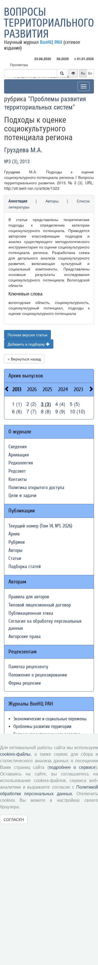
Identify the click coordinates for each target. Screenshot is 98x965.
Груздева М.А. (23, 150)
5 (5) (75, 403)
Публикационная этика (30, 613)
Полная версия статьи (27, 334)
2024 (63, 389)
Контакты (17, 479)
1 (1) (17, 403)
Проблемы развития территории (42, 726)
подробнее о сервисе (72, 767)
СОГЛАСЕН (14, 819)
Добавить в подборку (27, 344)
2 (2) (31, 403)
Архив (14, 534)
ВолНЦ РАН (51, 42)
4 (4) (60, 403)
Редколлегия (20, 463)
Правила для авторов (28, 597)
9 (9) (60, 411)
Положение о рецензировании (37, 675)
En (90, 73)
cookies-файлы (15, 754)
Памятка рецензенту (28, 667)
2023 (78, 389)
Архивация (18, 455)
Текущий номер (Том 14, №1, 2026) (40, 526)
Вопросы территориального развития (49, 23)
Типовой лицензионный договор (39, 605)
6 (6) (17, 411)
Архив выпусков (25, 376)
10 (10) (77, 411)
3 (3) (46, 404)
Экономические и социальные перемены (50, 718)
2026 (32, 389)
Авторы (52, 201)
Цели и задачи (22, 495)
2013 (17, 389)
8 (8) (46, 411)
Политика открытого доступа (36, 487)
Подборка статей (24, 566)
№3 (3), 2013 (17, 161)
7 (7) (31, 411)
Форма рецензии (24, 683)
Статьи (14, 558)
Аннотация (17, 201)
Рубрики (16, 542)
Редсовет (17, 471)
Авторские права (24, 636)
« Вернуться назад (24, 359)
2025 (47, 389)
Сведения (17, 447)
